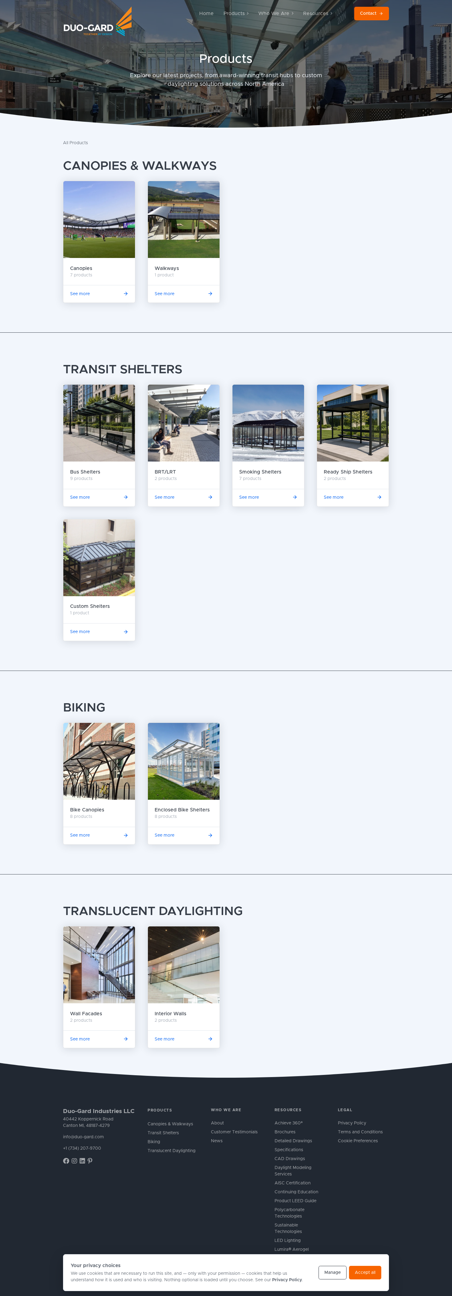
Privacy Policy (352, 1123)
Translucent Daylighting (153, 911)
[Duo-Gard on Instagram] (74, 1161)
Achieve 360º (289, 1123)
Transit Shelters (122, 369)
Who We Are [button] (273, 13)
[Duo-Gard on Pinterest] (90, 1161)
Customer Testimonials (234, 1132)
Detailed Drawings (293, 1141)
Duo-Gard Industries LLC (98, 1111)
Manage (332, 1272)
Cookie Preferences (358, 1141)
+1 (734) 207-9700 (82, 1148)
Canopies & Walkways (140, 166)
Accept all (365, 1272)
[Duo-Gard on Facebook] (66, 1161)
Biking (84, 708)
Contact (368, 13)
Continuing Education (296, 1192)
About (217, 1123)
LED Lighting (288, 1241)
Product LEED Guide (295, 1201)
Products (160, 1110)
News (217, 1141)
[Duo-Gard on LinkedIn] (82, 1161)
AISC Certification (293, 1183)
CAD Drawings (290, 1159)
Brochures (285, 1132)
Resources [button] (315, 13)
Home (206, 13)
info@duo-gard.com (83, 1137)
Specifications (289, 1150)
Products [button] (234, 13)
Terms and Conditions (360, 1132)
